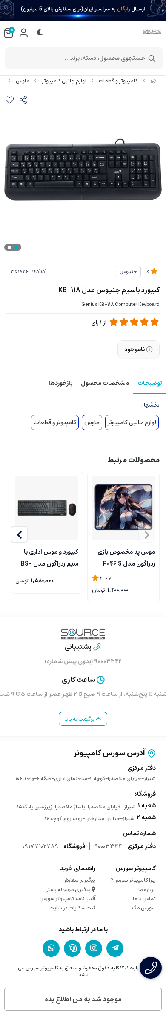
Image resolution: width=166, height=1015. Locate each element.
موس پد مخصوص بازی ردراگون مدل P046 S (126, 557)
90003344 (108, 846)
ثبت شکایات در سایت (72, 908)
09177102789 (40, 846)
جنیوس (128, 271)
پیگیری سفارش (78, 880)
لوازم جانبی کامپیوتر (64, 80)
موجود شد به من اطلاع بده (83, 999)
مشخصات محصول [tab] (105, 383)
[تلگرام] (115, 948)
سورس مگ (144, 908)
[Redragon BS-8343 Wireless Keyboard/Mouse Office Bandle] (46, 508)
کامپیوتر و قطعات (118, 80)
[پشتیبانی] (72, 948)
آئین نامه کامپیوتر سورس (67, 898)
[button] (19, 534)
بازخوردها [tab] (60, 383)
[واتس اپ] (51, 948)
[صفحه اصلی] (153, 80)
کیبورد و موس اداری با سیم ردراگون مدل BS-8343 (49, 557)
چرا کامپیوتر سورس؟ (133, 880)
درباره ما (147, 889)
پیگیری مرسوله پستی (68, 889)
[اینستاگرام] (94, 948)
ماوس (22, 80)
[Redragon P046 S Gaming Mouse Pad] (123, 508)
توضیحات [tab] (149, 383)
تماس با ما (144, 898)
